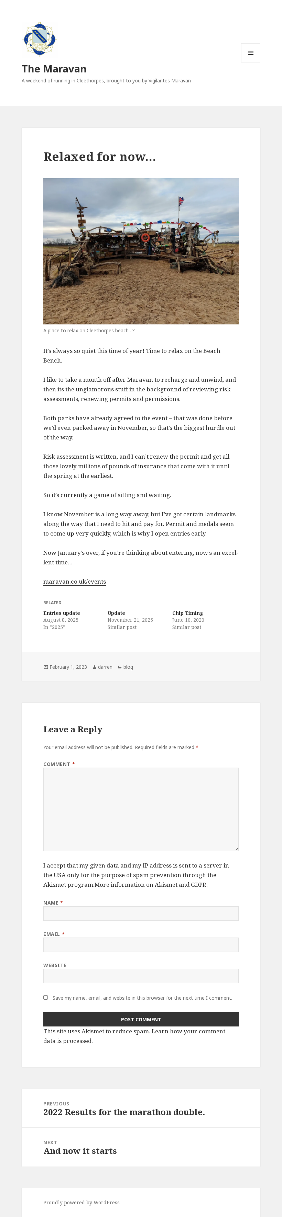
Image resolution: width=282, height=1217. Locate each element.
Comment (59, 764)
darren (105, 667)
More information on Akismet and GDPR (150, 884)
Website (55, 965)
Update (116, 613)
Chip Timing (187, 613)
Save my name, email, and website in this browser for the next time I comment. (142, 998)
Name (53, 902)
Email (54, 934)
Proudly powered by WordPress (81, 1202)
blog (128, 667)
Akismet (54, 884)
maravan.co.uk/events (74, 581)
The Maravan (54, 68)
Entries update (61, 613)
